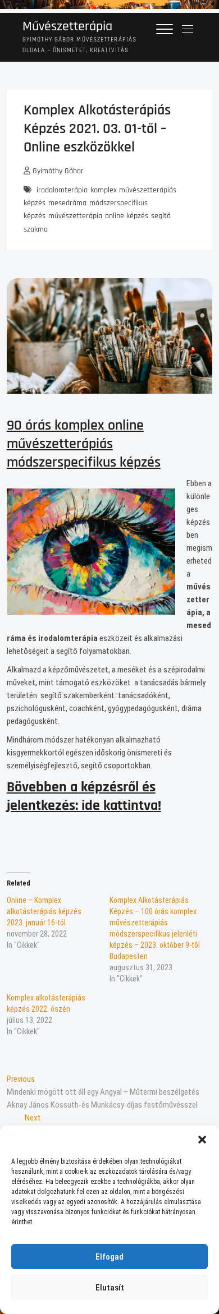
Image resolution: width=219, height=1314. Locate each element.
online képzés (126, 216)
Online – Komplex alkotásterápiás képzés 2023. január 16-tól (44, 911)
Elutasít (109, 1288)
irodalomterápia (62, 190)
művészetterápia (75, 216)
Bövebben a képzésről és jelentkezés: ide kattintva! (84, 796)
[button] (202, 1139)
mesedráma (67, 203)
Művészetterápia (67, 27)
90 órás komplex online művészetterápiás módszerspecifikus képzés (84, 444)
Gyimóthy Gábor (57, 171)
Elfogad (109, 1257)
